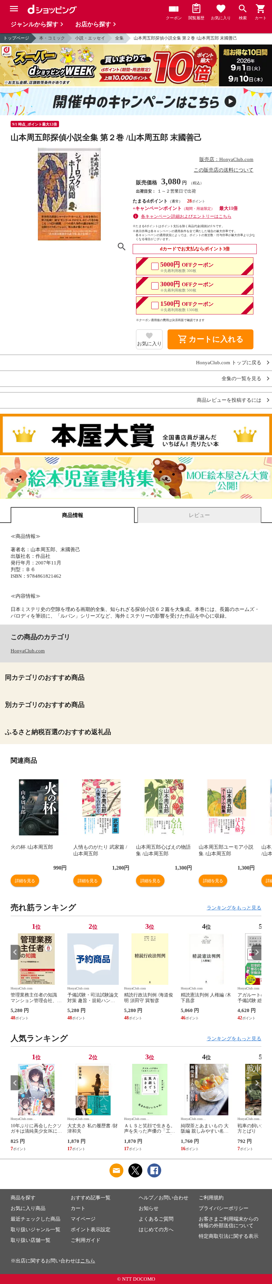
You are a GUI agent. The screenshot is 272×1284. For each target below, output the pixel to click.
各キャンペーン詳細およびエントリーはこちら (186, 216)
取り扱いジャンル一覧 (35, 1229)
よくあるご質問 (156, 1219)
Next (256, 952)
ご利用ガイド (86, 1240)
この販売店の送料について (223, 170)
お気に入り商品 (28, 1208)
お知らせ (149, 1208)
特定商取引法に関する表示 (228, 1236)
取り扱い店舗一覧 (30, 1240)
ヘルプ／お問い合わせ (163, 1197)
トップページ (16, 38)
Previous (16, 952)
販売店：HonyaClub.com (226, 159)
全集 (119, 38)
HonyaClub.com (28, 650)
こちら (87, 1260)
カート (78, 1208)
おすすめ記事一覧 (90, 1197)
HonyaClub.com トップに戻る (228, 362)
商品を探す (23, 1197)
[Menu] (14, 8)
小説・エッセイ (90, 38)
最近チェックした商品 (35, 1219)
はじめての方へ (156, 1229)
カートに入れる (210, 339)
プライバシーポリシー (223, 1208)
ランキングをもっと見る (234, 907)
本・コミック (52, 38)
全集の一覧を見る (241, 378)
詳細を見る (25, 880)
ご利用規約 (211, 1197)
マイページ (83, 1219)
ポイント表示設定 (90, 1229)
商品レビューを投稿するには (229, 400)
